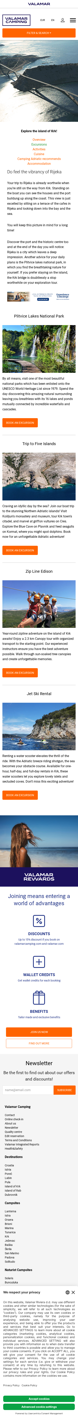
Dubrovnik (11, 1194)
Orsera (9, 1219)
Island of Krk (12, 1186)
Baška (9, 1244)
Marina (9, 1228)
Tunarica (10, 1232)
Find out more (39, 1043)
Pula (7, 1182)
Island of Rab (13, 1190)
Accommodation (39, 164)
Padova (9, 1257)
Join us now (39, 1032)
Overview (39, 140)
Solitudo (10, 1261)
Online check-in (14, 1119)
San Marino (12, 1253)
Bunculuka (11, 1282)
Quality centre (13, 1131)
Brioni (8, 1223)
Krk (7, 1236)
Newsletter (11, 1127)
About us (10, 1123)
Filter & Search (38, 33)
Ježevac (10, 1240)
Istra (8, 1215)
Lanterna (10, 1211)
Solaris (9, 1278)
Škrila (8, 1249)
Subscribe (64, 1090)
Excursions (39, 144)
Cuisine (39, 154)
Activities (39, 149)
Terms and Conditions (18, 1140)
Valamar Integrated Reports (22, 1144)
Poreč (8, 1173)
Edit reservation (14, 1136)
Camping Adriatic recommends (39, 159)
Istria (8, 1169)
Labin (8, 1178)
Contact (10, 1115)
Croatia (9, 1165)
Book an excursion (20, 422)
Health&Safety (14, 1148)
